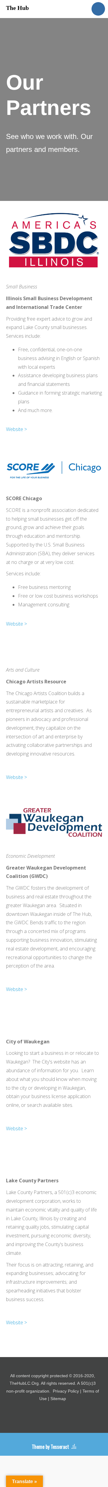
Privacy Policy (66, 1391)
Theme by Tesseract (50, 1446)
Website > (16, 429)
